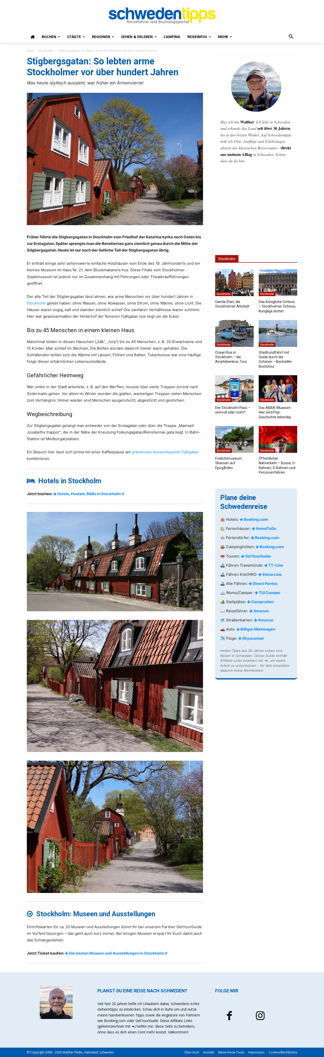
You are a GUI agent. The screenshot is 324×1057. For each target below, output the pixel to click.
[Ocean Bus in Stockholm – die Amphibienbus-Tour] (234, 333)
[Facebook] (229, 1016)
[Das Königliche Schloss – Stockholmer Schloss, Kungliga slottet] (278, 282)
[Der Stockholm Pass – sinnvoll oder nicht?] (234, 388)
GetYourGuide (257, 556)
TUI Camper (269, 592)
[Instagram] (260, 1016)
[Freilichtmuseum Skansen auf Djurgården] (234, 439)
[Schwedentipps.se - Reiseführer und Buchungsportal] (162, 16)
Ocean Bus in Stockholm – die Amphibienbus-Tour (231, 357)
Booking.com (255, 519)
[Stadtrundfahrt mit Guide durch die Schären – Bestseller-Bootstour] (278, 333)
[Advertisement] (256, 212)
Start (30, 50)
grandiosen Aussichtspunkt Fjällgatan (165, 452)
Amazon (261, 610)
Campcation (262, 601)
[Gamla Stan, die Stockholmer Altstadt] (234, 282)
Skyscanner (252, 638)
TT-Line (275, 565)
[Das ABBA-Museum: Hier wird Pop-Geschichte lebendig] (278, 388)
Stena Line (271, 574)
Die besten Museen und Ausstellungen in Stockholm (116, 953)
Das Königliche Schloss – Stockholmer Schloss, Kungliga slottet (277, 306)
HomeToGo (265, 528)
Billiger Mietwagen (257, 629)
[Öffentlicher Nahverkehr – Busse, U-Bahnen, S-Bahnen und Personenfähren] (278, 439)
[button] (291, 37)
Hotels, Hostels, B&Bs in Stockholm (88, 493)
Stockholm (45, 50)
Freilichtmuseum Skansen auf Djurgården (228, 463)
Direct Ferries (264, 583)
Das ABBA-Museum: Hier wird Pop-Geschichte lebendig (275, 412)
